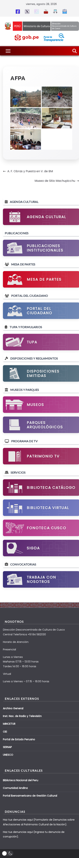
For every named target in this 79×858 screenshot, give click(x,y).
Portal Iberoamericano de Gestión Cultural (30, 795)
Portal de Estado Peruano (19, 739)
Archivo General (13, 708)
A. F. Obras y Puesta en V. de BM (30, 171)
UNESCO (8, 755)
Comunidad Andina (15, 788)
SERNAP (7, 747)
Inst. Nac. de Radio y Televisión (22, 716)
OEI (5, 731)
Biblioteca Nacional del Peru (20, 780)
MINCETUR (9, 724)
